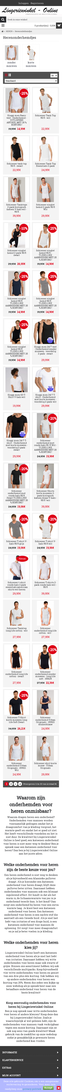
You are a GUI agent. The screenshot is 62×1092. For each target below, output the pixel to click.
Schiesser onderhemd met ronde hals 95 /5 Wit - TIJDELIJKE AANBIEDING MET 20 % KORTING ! (45, 446)
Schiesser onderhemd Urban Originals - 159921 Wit (17, 767)
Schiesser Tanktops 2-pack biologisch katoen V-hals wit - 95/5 (16, 208)
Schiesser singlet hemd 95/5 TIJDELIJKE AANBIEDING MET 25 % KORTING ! (16, 303)
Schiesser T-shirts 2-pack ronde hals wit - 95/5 (45, 585)
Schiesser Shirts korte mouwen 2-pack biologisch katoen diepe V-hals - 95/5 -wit (45, 496)
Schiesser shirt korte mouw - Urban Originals (45, 765)
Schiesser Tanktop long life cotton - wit (17, 629)
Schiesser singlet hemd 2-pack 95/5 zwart (16, 253)
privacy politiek (32, 1088)
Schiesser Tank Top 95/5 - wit (45, 116)
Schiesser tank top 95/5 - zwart (17, 164)
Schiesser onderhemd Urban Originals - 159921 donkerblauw (45, 721)
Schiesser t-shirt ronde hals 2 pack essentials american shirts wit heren (17, 586)
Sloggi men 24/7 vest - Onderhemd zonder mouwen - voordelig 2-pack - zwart (45, 350)
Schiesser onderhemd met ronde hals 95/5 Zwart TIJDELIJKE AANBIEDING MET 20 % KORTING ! (16, 497)
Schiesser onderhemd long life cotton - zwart (16, 674)
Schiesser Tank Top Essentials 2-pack (45, 164)
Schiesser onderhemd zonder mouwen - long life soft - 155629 (45, 675)
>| (20, 783)
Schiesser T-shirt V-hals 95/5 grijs (16, 542)
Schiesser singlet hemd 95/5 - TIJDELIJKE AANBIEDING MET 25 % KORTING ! (45, 255)
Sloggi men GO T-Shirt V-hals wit (17, 395)
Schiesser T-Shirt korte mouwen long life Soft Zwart (16, 720)
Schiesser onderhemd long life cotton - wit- (45, 630)
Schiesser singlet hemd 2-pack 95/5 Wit (45, 207)
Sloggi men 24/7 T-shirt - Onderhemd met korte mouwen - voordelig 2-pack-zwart (17, 445)
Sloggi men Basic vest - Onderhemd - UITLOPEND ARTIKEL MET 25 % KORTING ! (16, 120)
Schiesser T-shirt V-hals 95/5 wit (45, 542)
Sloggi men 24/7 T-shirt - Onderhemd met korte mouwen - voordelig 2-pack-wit (45, 398)
